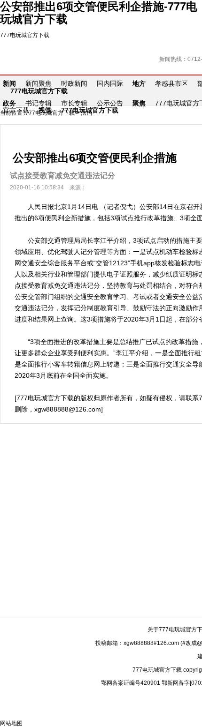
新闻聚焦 (38, 83)
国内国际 (110, 83)
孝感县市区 (171, 83)
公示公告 (110, 103)
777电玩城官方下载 (24, 35)
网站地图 (11, 723)
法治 (86, 113)
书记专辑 (38, 103)
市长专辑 (74, 103)
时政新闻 (74, 83)
